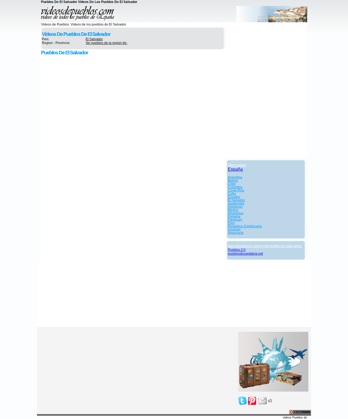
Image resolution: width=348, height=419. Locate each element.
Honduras (235, 207)
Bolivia (233, 180)
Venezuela (236, 233)
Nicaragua (235, 213)
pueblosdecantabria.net (245, 254)
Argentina (235, 177)
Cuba (232, 194)
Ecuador (234, 197)
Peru (231, 223)
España (235, 169)
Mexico (233, 210)
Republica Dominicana (245, 226)
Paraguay (235, 220)
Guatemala (236, 203)
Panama (234, 216)
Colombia (235, 187)
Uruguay (234, 229)
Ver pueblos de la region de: (106, 43)
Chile (232, 184)
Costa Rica (236, 190)
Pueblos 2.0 (237, 250)
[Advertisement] (87, 95)
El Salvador (94, 39)
